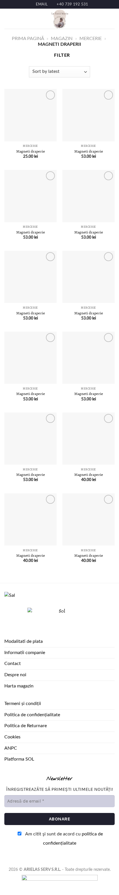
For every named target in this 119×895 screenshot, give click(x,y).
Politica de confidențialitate (32, 714)
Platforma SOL (19, 759)
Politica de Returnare (25, 725)
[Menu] (7, 19)
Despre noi (15, 674)
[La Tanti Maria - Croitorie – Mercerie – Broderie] (59, 19)
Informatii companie (24, 652)
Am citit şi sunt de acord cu (63, 838)
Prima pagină (28, 38)
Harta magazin (19, 686)
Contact (12, 663)
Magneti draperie (30, 151)
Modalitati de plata (23, 641)
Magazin (61, 38)
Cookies (12, 737)
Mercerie (90, 38)
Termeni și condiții (22, 703)
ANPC (10, 748)
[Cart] (112, 18)
